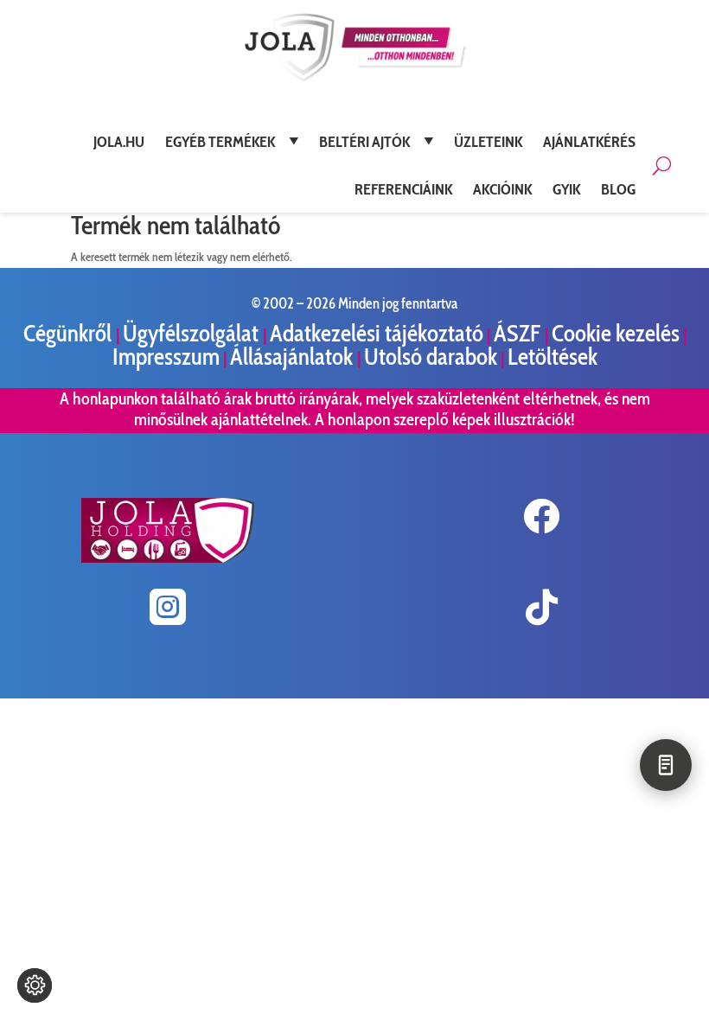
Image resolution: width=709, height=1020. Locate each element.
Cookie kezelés (616, 333)
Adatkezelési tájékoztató (376, 333)
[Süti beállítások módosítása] (34, 985)
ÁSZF (519, 333)
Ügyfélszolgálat (193, 333)
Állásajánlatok (293, 356)
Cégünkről (69, 333)
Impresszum (166, 356)
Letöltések (552, 356)
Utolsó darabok (430, 356)
